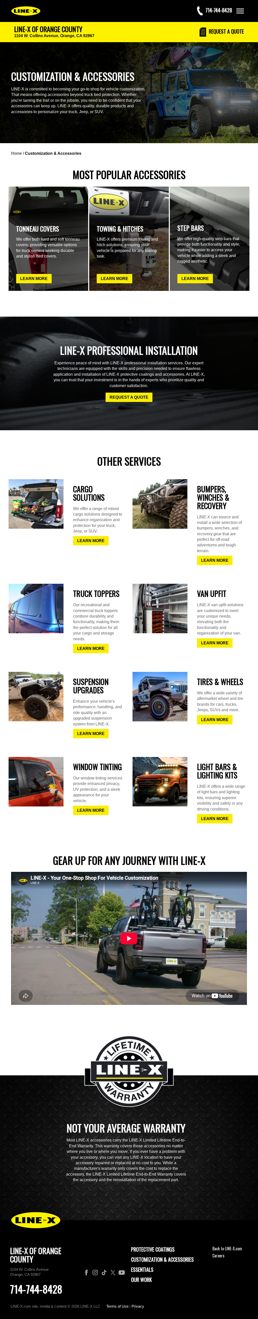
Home (16, 153)
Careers (218, 1256)
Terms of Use (117, 1306)
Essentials (142, 1269)
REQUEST (226, 31)
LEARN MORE (34, 278)
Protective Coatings (153, 1249)
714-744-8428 (36, 1289)
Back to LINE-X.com (227, 1249)
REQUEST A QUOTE (129, 397)
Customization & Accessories (53, 153)
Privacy (138, 1306)
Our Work (141, 1279)
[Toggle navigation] (240, 11)
